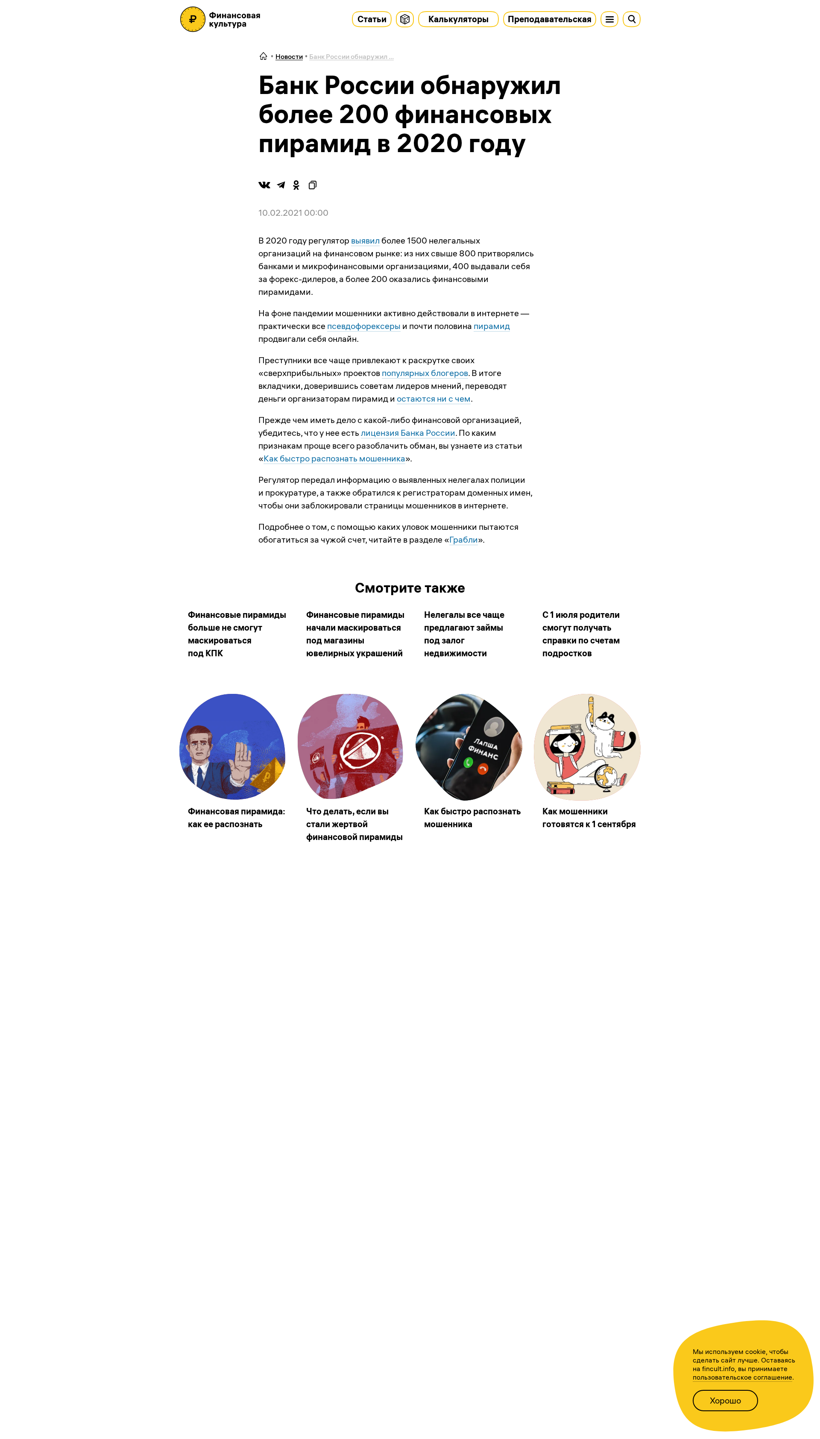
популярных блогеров (425, 372)
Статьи (372, 19)
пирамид (492, 325)
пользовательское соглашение (742, 1377)
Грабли (463, 539)
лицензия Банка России (408, 432)
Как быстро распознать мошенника (334, 458)
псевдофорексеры (364, 325)
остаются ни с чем (434, 398)
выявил (365, 240)
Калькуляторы (458, 19)
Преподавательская (550, 19)
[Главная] (263, 56)
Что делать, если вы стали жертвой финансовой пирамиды (354, 824)
